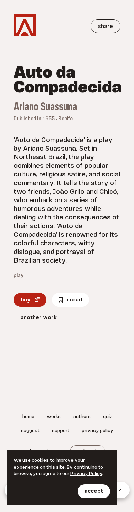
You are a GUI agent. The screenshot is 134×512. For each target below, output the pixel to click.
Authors (82, 416)
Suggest (30, 430)
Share (105, 26)
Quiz (107, 416)
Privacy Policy (97, 430)
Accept (94, 491)
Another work (39, 317)
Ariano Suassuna (45, 107)
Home (28, 416)
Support (60, 430)
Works (54, 416)
